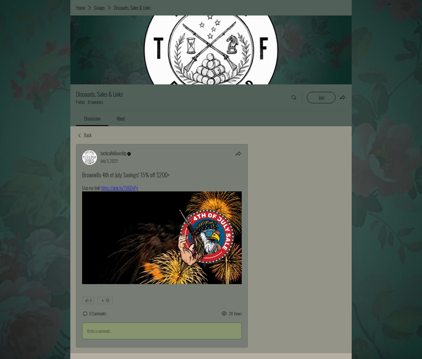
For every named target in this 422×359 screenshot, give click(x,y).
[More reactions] (105, 300)
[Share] (238, 153)
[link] (92, 118)
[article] (162, 246)
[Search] (294, 97)
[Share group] (342, 97)
